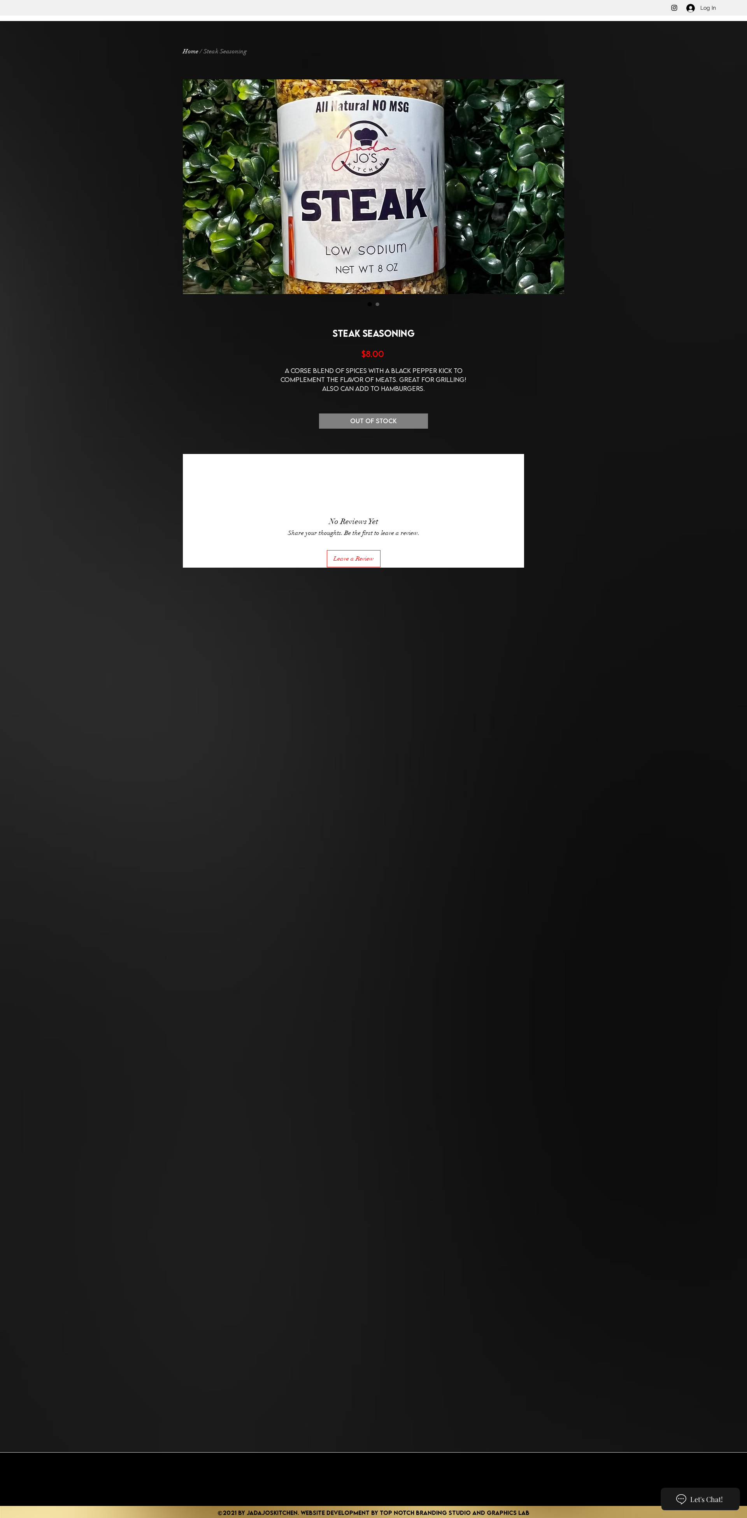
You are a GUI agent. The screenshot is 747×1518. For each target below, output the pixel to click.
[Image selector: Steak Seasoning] (370, 304)
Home (190, 51)
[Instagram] (674, 8)
